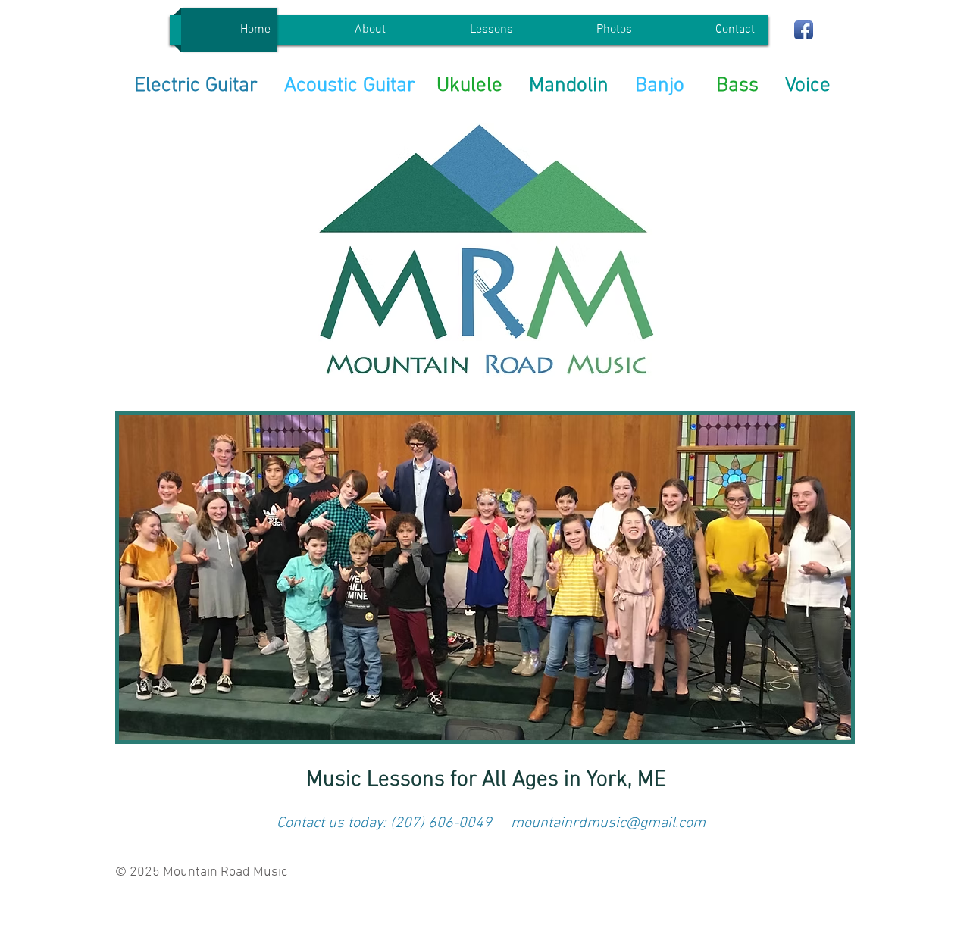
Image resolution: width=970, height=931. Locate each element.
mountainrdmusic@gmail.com (608, 823)
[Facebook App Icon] (803, 29)
